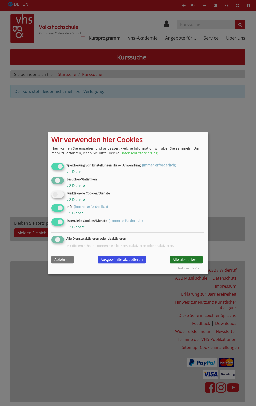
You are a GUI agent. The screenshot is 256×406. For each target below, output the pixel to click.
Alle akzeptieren (186, 259)
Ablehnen (62, 259)
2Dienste (75, 185)
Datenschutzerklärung (139, 153)
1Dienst (74, 171)
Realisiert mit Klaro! (190, 268)
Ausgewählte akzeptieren (122, 259)
